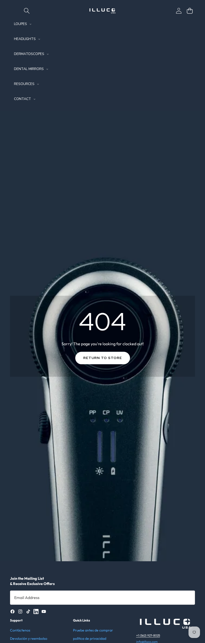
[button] (189, 10)
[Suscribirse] (186, 597)
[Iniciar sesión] (178, 10)
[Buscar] (26, 10)
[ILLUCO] (103, 11)
